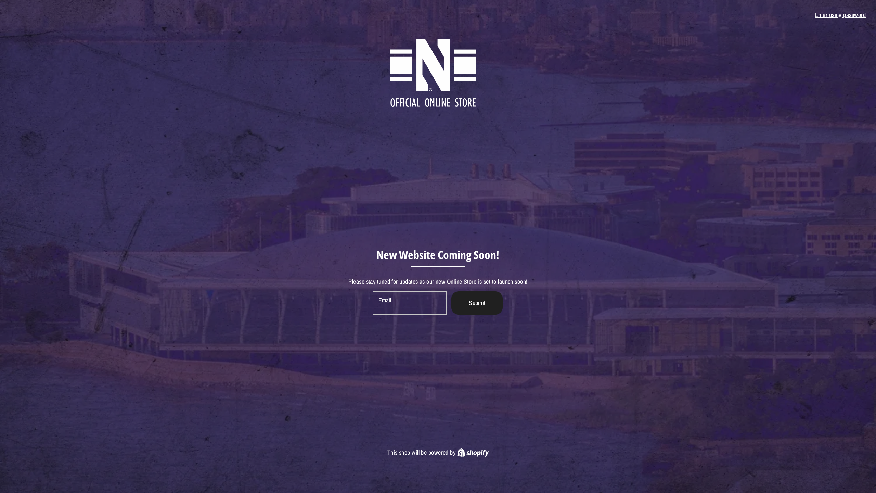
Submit (477, 303)
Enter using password (840, 15)
